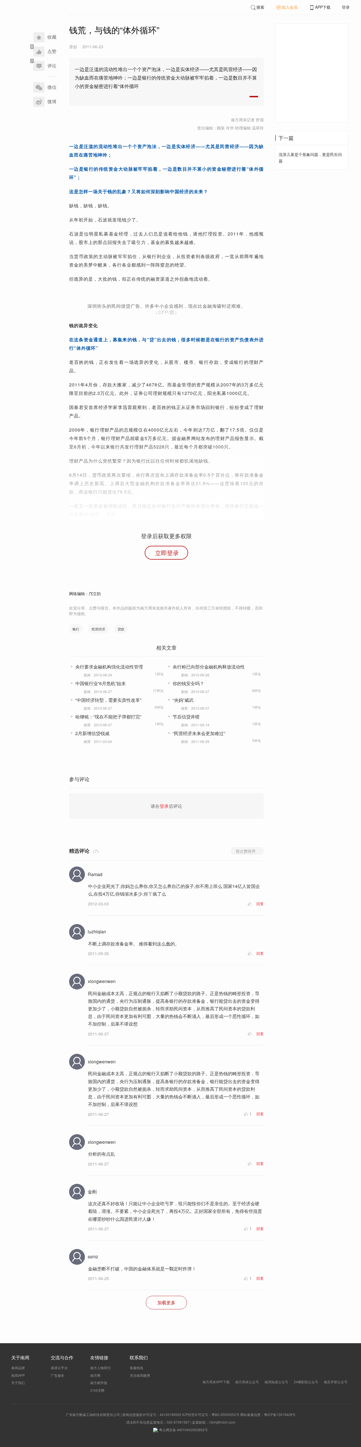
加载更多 (166, 1302)
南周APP (18, 1375)
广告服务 (57, 1375)
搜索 (260, 7)
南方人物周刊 (100, 1367)
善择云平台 (59, 1367)
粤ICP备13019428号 (280, 1414)
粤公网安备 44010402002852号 (183, 1429)
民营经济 (98, 628)
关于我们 (18, 1382)
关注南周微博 (140, 1375)
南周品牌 (18, 1367)
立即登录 (167, 552)
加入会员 (290, 7)
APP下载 (323, 7)
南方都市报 (98, 1382)
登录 (346, 7)
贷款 (121, 628)
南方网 (95, 1375)
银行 (75, 628)
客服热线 (136, 1367)
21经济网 (97, 1390)
